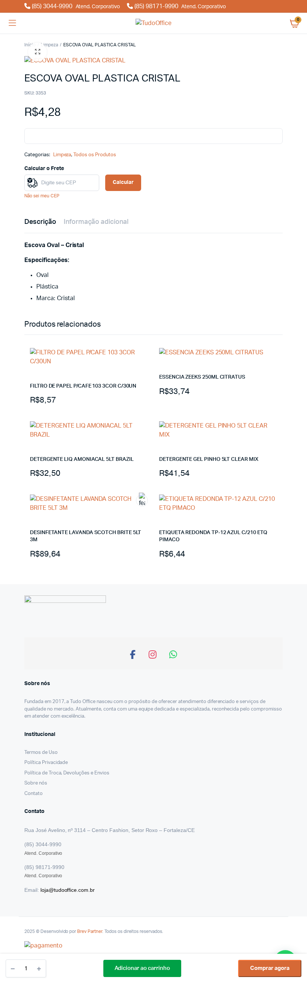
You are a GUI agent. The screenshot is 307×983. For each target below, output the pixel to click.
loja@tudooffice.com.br (67, 890)
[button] (37, 52)
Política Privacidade (46, 762)
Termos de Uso (41, 752)
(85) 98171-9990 (179, 6)
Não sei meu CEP (42, 196)
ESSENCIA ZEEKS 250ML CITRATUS (202, 377)
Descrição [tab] (40, 222)
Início (30, 45)
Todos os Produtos (94, 154)
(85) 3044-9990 (75, 6)
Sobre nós (35, 783)
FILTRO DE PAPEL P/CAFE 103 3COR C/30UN (83, 386)
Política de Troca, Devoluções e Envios (66, 773)
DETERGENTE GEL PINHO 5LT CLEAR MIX (208, 459)
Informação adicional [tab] (96, 222)
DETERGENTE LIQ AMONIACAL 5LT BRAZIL (82, 459)
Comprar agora (269, 968)
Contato (33, 793)
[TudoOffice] (154, 23)
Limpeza (49, 45)
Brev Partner (89, 931)
